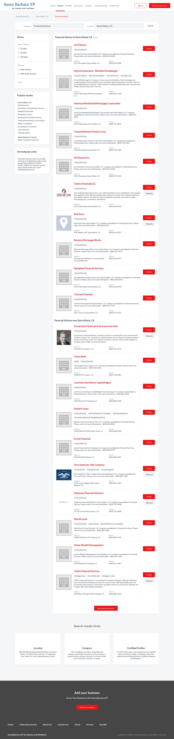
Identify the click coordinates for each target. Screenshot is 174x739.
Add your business (159, 5)
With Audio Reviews (28, 74)
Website (149, 193)
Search (60, 6)
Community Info (101, 6)
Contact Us (78, 6)
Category (27, 26)
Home (53, 6)
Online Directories (28, 724)
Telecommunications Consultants (31, 120)
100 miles (24, 57)
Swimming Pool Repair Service (30, 117)
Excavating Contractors (27, 126)
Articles (88, 6)
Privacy (89, 724)
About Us (47, 724)
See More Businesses (106, 608)
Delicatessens (23, 105)
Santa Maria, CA (42, 16)
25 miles (23, 48)
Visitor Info (114, 6)
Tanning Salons (24, 133)
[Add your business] (87, 704)
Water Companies (25, 123)
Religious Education (26, 111)
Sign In (140, 5)
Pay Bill (68, 6)
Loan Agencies (24, 130)
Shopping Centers (25, 114)
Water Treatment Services (28, 140)
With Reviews (25, 69)
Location (90, 26)
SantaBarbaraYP (22, 16)
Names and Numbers (36, 734)
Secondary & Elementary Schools (31, 108)
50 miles (23, 53)
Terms (77, 724)
